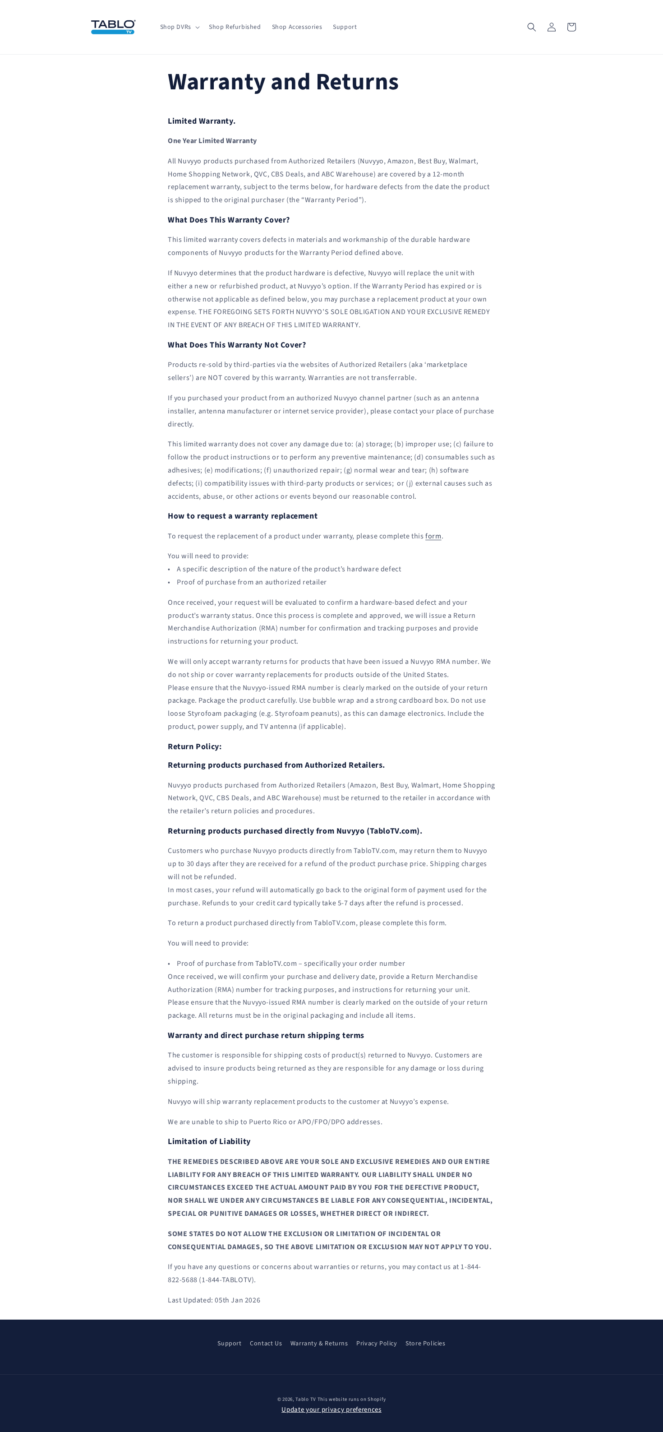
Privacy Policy (376, 1343)
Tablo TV (306, 1399)
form (433, 536)
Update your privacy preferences (331, 1410)
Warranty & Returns (319, 1343)
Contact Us (266, 1343)
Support (229, 1343)
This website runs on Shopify (352, 1399)
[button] (179, 27)
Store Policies (425, 1343)
